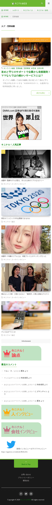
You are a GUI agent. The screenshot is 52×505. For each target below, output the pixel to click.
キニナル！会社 (42, 10)
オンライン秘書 (9, 68)
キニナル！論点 (9, 221)
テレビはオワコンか (8, 332)
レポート (16, 10)
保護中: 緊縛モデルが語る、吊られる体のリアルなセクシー (22, 180)
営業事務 (27, 68)
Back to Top (26, 464)
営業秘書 (19, 68)
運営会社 (26, 481)
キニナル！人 (28, 10)
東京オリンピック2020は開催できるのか (15, 218)
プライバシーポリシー (26, 478)
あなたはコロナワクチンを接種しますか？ (19, 385)
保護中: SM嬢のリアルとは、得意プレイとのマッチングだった (23, 256)
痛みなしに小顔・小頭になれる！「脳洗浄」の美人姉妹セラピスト (25, 294)
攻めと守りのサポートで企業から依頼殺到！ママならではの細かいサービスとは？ (26, 74)
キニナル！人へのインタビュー (36, 40)
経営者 (33, 68)
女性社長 (40, 68)
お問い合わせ (26, 474)
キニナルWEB (26, 500)
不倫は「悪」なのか (11, 371)
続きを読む (41, 93)
